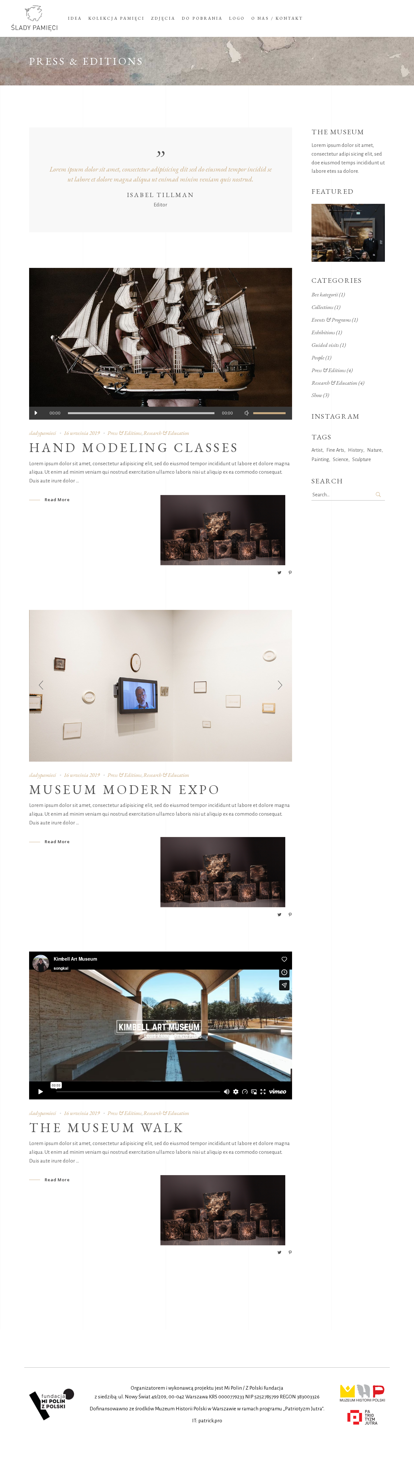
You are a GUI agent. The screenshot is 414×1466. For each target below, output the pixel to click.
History (355, 450)
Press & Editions (124, 432)
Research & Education (166, 432)
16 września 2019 (82, 432)
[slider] (269, 413)
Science (340, 459)
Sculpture (361, 459)
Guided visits (325, 344)
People (317, 357)
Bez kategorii (324, 294)
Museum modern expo (125, 789)
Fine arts (335, 450)
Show (316, 395)
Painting (320, 459)
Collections (322, 307)
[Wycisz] (246, 413)
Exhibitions (323, 332)
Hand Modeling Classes (134, 447)
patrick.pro (210, 1420)
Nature (374, 450)
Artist (316, 450)
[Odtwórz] (35, 413)
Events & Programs (331, 319)
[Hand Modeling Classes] (160, 344)
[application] (160, 413)
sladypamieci (42, 432)
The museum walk (106, 1127)
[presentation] (41, 685)
